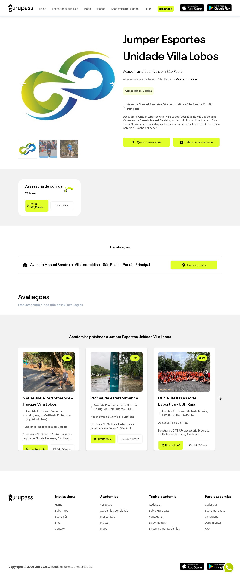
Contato (60, 528)
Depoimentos (157, 522)
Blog (58, 522)
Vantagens (155, 516)
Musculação (107, 516)
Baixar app (165, 8)
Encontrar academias (65, 8)
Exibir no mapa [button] (196, 265)
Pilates (104, 522)
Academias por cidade (125, 8)
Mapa (87, 8)
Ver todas (106, 504)
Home (42, 8)
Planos (101, 8)
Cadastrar (155, 504)
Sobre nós (61, 516)
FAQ (207, 528)
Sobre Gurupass (159, 510)
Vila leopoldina (186, 79)
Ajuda (148, 8)
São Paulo (165, 79)
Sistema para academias (164, 528)
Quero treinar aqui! (149, 142)
